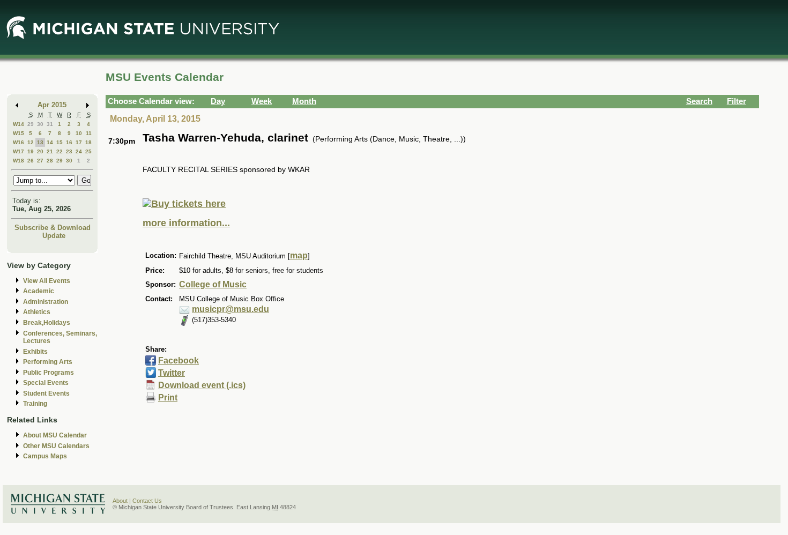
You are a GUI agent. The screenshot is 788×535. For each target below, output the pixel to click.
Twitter (171, 372)
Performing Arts (47, 362)
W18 (18, 161)
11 (89, 133)
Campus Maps (45, 456)
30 (40, 124)
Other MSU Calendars (56, 446)
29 (30, 124)
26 (30, 161)
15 (59, 142)
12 (30, 142)
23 (69, 151)
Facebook (178, 360)
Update (53, 236)
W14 (18, 124)
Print (167, 397)
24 (79, 151)
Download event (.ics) (202, 385)
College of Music (213, 284)
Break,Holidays (46, 322)
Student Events (46, 393)
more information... (186, 223)
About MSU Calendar (55, 435)
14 (50, 142)
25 (88, 151)
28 (50, 161)
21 (50, 151)
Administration (45, 302)
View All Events (46, 281)
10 (79, 133)
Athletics (36, 312)
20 (40, 151)
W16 (18, 142)
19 (30, 151)
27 (40, 161)
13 (40, 142)
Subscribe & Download (52, 228)
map (299, 255)
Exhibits (35, 351)
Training (35, 403)
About (120, 500)
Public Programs (48, 372)
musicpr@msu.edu (230, 309)
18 (88, 142)
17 (79, 142)
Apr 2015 (52, 105)
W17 (18, 151)
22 (59, 151)
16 (69, 142)
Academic (38, 291)
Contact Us (147, 500)
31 (50, 124)
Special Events (46, 383)
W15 (18, 133)
